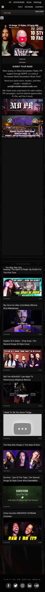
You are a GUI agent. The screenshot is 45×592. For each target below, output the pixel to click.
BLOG (29, 2)
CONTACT (39, 7)
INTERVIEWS (19, 2)
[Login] (40, 2)
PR (10, 2)
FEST (20, 7)
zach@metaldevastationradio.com (22, 86)
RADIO (36, 2)
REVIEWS (29, 7)
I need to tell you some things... (18, 412)
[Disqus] (22, 168)
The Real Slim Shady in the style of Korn (21, 444)
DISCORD (39, 11)
